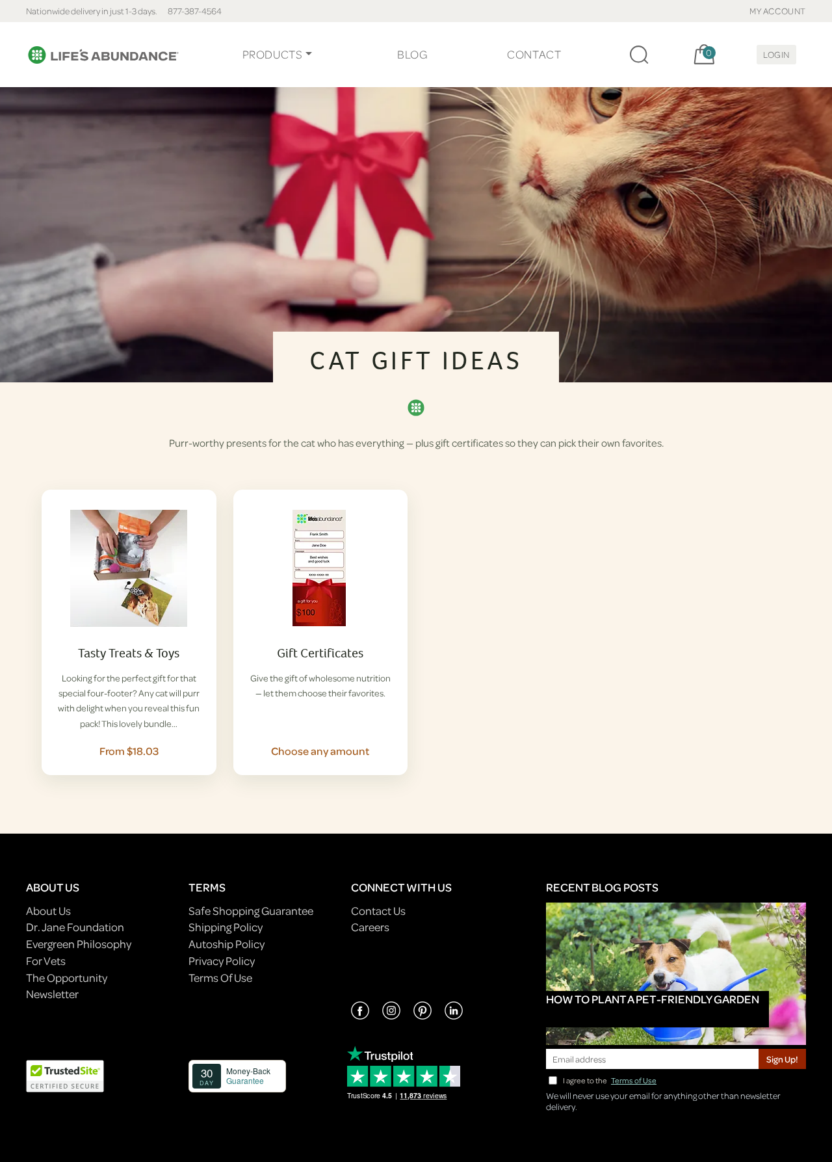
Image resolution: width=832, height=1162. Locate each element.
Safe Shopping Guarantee (250, 911)
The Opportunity (66, 978)
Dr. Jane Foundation (75, 927)
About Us (48, 911)
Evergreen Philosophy (78, 944)
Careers (370, 927)
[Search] (639, 54)
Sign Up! (782, 1059)
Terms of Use (633, 1080)
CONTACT (534, 54)
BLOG (412, 54)
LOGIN (776, 54)
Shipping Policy (225, 927)
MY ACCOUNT (777, 11)
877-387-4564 (195, 11)
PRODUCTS (272, 54)
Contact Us (378, 911)
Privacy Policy (221, 961)
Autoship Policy (226, 944)
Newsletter (52, 994)
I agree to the (609, 1080)
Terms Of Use (220, 978)
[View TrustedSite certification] (65, 1074)
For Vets (46, 961)
